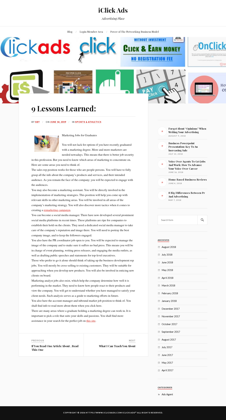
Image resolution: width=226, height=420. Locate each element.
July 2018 (167, 254)
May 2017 (167, 362)
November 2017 (171, 316)
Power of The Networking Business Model (134, 31)
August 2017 (169, 339)
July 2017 (167, 347)
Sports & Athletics (88, 122)
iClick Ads (113, 10)
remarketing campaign (57, 210)
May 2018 (167, 269)
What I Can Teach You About (117, 346)
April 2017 (167, 370)
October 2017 (169, 324)
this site (90, 321)
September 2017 (171, 331)
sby (37, 122)
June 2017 (167, 354)
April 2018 (167, 277)
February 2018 (170, 293)
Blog (69, 31)
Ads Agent (167, 394)
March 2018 (168, 285)
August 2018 (169, 246)
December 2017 (171, 308)
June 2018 (167, 262)
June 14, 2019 (58, 122)
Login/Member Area (91, 31)
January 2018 (169, 300)
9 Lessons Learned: (63, 108)
